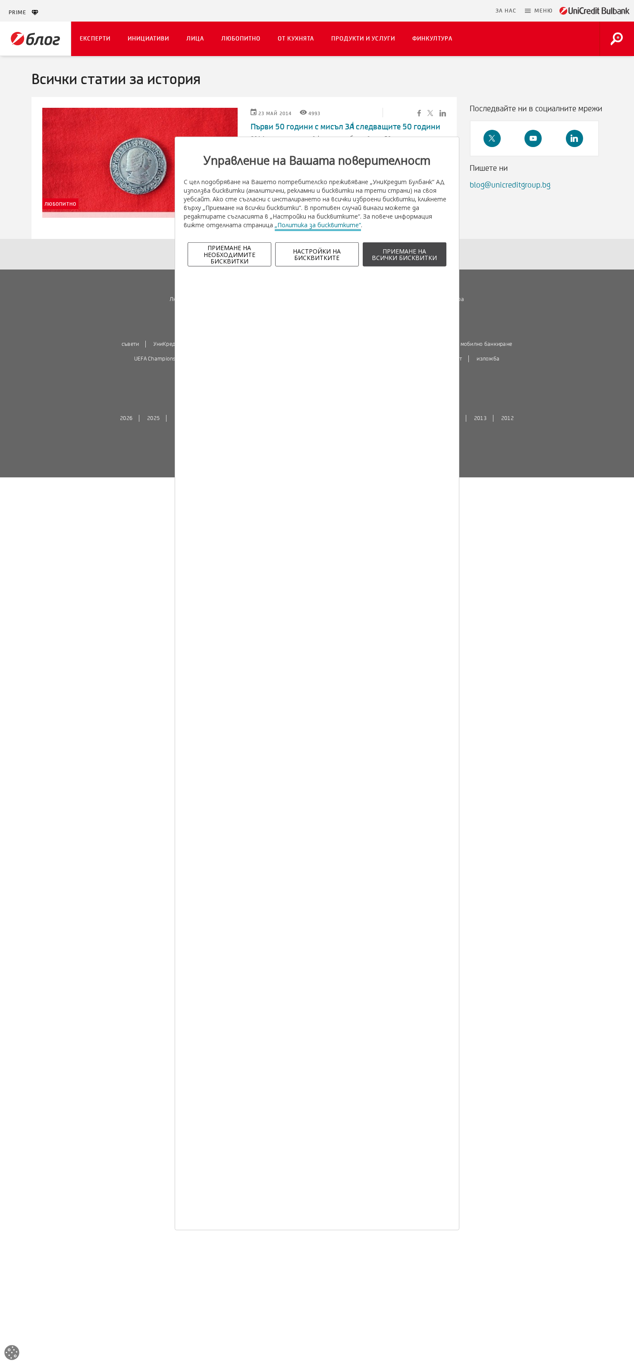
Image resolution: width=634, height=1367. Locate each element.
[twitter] (492, 138)
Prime (20, 12)
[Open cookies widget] (11, 1354)
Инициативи (148, 38)
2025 (153, 418)
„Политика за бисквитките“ (318, 225)
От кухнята (296, 38)
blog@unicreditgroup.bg (510, 185)
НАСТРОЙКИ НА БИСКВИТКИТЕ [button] (317, 254)
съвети (130, 344)
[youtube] (533, 138)
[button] (538, 11)
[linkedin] (574, 138)
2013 (480, 418)
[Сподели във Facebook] (419, 112)
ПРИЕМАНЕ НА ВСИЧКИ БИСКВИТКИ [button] (404, 254)
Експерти (95, 38)
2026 (126, 418)
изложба (488, 358)
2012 (507, 418)
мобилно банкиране (486, 344)
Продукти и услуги (363, 38)
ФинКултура (432, 38)
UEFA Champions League (164, 358)
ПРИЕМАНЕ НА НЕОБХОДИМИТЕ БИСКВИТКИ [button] (229, 254)
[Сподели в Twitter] (430, 112)
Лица (195, 38)
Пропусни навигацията (449, 10)
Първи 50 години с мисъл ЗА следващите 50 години (345, 127)
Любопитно (241, 38)
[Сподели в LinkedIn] (442, 112)
